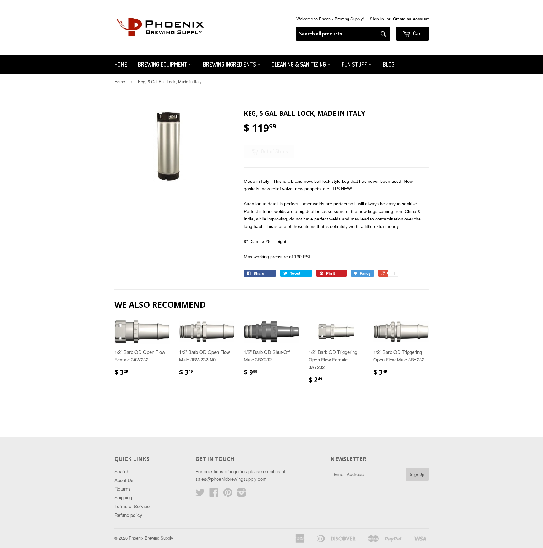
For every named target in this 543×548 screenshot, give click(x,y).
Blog (389, 64)
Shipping (123, 497)
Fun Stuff (355, 64)
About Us (124, 480)
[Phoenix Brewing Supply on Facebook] (214, 494)
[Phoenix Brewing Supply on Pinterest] (228, 494)
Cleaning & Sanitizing (299, 64)
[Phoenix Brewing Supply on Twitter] (200, 494)
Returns (122, 488)
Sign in (377, 19)
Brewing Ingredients (230, 64)
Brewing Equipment (163, 64)
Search (121, 471)
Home (120, 64)
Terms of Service (132, 506)
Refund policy (128, 515)
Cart (417, 33)
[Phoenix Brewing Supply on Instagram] (241, 494)
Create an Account (411, 19)
